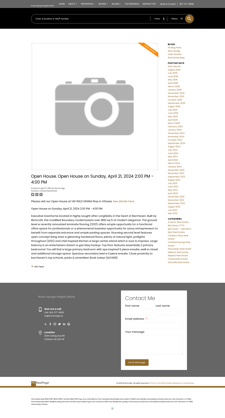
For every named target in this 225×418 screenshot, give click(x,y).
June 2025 (173, 113)
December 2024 (176, 133)
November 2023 (176, 173)
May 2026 (173, 79)
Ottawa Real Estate (48, 191)
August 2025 (174, 106)
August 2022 (174, 206)
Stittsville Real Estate (178, 262)
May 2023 (172, 190)
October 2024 (175, 139)
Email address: (135, 319)
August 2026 (174, 69)
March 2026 (174, 86)
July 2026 (172, 73)
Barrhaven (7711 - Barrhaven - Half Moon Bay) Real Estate (179, 229)
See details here (123, 201)
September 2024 (176, 143)
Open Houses (174, 54)
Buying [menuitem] (102, 3)
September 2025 (176, 103)
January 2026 (175, 89)
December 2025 (176, 93)
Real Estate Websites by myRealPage (178, 383)
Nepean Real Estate (178, 255)
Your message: (135, 332)
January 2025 (175, 129)
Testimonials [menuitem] (132, 3)
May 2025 (173, 116)
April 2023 (173, 193)
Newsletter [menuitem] (149, 3)
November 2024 (176, 136)
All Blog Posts (174, 47)
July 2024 (172, 149)
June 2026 (173, 76)
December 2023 (176, 170)
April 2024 (173, 159)
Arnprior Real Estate (178, 222)
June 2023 (173, 186)
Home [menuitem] (62, 3)
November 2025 (176, 96)
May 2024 (173, 156)
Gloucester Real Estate (179, 248)
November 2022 (176, 200)
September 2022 (176, 203)
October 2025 (175, 99)
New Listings (174, 50)
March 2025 (174, 123)
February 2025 (175, 126)
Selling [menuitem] (115, 3)
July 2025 (172, 109)
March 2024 (174, 163)
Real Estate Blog (176, 57)
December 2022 (176, 196)
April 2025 (173, 119)
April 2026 (173, 83)
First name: (132, 306)
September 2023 (176, 176)
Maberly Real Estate (178, 252)
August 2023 (174, 179)
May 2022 (172, 213)
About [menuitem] (72, 3)
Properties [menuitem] (87, 3)
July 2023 (172, 183)
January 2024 (175, 166)
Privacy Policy (155, 383)
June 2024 (173, 153)
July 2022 (172, 210)
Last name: (163, 306)
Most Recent (174, 66)
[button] (45, 324)
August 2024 (174, 146)
